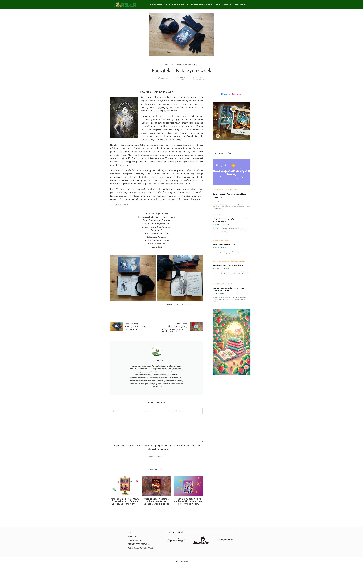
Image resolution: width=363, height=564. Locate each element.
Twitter (179, 305)
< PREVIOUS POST (131, 324)
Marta (215, 293)
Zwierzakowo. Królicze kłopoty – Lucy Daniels (228, 265)
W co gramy (223, 4)
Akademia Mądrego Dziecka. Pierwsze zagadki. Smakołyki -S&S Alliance (173, 329)
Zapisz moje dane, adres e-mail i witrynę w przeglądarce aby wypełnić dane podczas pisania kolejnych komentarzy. (158, 447)
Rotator (227, 189)
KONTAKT (132, 536)
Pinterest (189, 305)
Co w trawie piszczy (200, 4)
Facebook (170, 305)
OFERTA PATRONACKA (139, 544)
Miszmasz (240, 4)
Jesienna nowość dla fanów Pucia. (224, 244)
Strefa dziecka (233, 189)
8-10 (172, 65)
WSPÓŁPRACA (135, 540)
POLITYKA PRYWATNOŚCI (140, 548)
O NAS (131, 532)
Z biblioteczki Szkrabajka (167, 4)
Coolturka (215, 214)
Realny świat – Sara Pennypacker (135, 327)
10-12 (167, 65)
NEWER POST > (182, 324)
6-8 (214, 261)
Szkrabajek (165, 78)
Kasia (215, 201)
